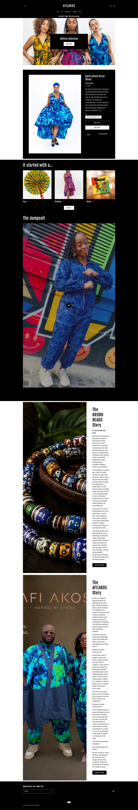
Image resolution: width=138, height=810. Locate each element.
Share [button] (88, 134)
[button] (25, 6)
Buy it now (97, 127)
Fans (24, 201)
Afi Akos (28, 805)
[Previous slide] (65, 67)
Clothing (58, 201)
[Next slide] (72, 67)
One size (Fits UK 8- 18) (93, 117)
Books (88, 201)
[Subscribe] (51, 791)
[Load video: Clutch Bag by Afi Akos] (69, 305)
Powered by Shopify (35, 805)
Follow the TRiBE (99, 565)
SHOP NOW (69, 44)
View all (69, 208)
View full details (103, 134)
